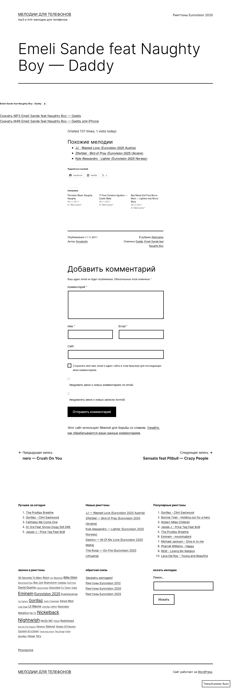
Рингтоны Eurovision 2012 (103, 583)
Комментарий (77, 287)
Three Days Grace (47, 631)
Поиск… (158, 577)
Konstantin (82, 241)
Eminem (25, 593)
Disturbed (54, 587)
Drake (74, 587)
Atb (51, 578)
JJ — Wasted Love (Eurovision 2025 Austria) (115, 512)
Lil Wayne (34, 606)
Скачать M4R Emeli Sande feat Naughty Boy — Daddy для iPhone (49, 121)
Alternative (157, 237)
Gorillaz (36, 600)
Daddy (139, 241)
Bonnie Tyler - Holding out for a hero (185, 517)
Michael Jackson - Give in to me (182, 541)
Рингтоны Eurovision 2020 (193, 15)
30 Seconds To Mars (30, 577)
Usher (68, 631)
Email (122, 326)
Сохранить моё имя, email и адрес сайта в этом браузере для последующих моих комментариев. (117, 368)
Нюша (31, 636)
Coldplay (62, 582)
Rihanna (41, 626)
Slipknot (50, 626)
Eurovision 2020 (47, 594)
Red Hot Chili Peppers (27, 627)
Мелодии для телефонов (44, 14)
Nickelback (48, 612)
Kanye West (67, 601)
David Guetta (27, 587)
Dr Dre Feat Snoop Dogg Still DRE (48, 527)
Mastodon (63, 606)
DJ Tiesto (66, 587)
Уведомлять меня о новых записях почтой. (97, 399)
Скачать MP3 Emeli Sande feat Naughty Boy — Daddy (40, 116)
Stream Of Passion (66, 626)
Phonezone (25, 650)
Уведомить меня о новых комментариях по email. (101, 385)
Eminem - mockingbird (176, 536)
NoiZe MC (47, 620)
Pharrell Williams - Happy (177, 546)
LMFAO (53, 606)
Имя (71, 326)
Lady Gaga (23, 606)
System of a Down (28, 631)
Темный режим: (213, 683)
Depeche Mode (42, 588)
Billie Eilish (70, 577)
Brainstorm (50, 582)
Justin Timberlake (51, 601)
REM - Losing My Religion (178, 551)
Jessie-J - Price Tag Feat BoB (45, 531)
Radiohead (67, 620)
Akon (46, 577)
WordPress (205, 672)
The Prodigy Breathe (39, 512)
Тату (38, 636)
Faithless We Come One (42, 522)
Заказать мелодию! (99, 577)
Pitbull (57, 621)
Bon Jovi (38, 582)
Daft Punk (71, 583)
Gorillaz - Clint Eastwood (42, 517)
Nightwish (29, 620)
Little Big (46, 606)
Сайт (71, 346)
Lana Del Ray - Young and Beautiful (184, 556)
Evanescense (69, 594)
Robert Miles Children (175, 522)
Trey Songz (60, 631)
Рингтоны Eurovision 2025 (103, 594)
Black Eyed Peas (25, 583)
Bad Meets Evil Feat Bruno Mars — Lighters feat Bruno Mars (144, 198)
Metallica (23, 612)
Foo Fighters (23, 601)
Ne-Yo (33, 613)
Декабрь (22, 636)
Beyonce (58, 578)
